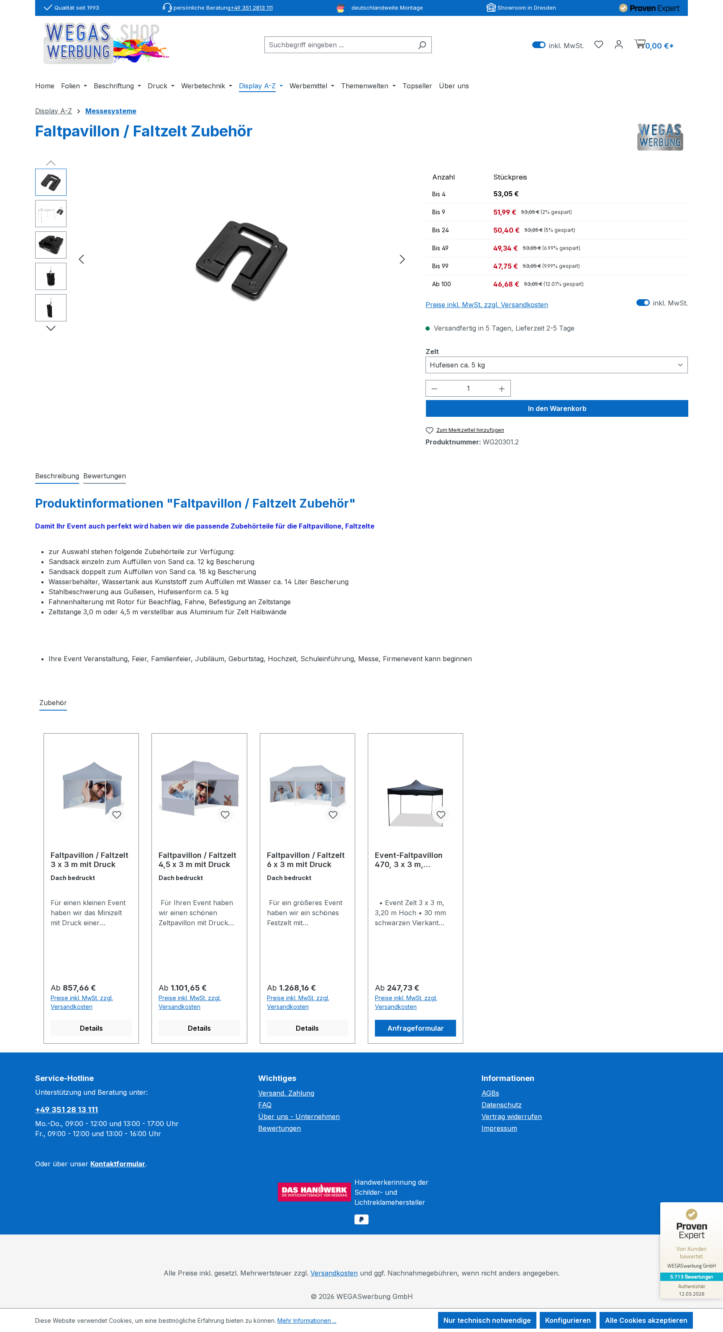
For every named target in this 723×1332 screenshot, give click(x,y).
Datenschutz (502, 1105)
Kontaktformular (117, 1164)
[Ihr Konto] (619, 44)
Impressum (499, 1128)
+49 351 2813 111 (252, 7)
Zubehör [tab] (53, 702)
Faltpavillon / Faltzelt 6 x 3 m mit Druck (306, 860)
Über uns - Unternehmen (299, 1116)
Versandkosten (334, 1273)
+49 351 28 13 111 (66, 1109)
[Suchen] (422, 44)
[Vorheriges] (81, 258)
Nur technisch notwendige (487, 1320)
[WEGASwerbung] (660, 137)
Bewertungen (279, 1128)
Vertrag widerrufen (512, 1116)
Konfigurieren (568, 1320)
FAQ (265, 1105)
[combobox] (338, 44)
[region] (222, 259)
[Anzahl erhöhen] (502, 388)
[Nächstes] (402, 258)
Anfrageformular (415, 1028)
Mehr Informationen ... (306, 1320)
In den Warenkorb (557, 408)
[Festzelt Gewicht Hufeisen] (242, 258)
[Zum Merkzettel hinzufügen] (116, 814)
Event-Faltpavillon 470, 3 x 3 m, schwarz (409, 860)
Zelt (432, 351)
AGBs (490, 1093)
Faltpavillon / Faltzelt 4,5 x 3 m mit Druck (197, 860)
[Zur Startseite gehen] (106, 43)
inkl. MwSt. (558, 45)
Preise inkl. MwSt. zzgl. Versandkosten (487, 304)
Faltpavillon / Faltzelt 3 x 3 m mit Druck (89, 860)
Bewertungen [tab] (104, 476)
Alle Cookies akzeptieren (646, 1320)
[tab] (57, 476)
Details (91, 1028)
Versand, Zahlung (286, 1093)
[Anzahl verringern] (434, 388)
